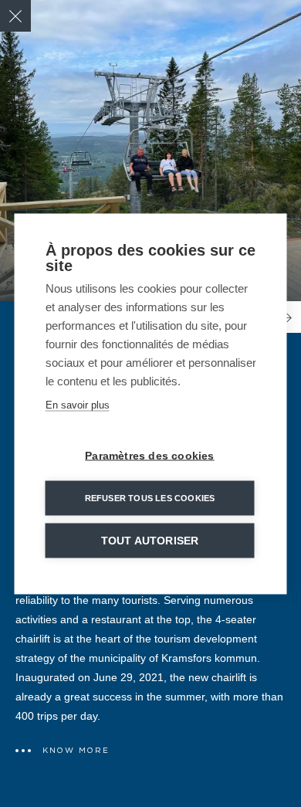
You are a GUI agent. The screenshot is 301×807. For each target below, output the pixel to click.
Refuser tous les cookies (150, 497)
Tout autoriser (150, 540)
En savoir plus (78, 404)
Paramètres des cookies (149, 455)
